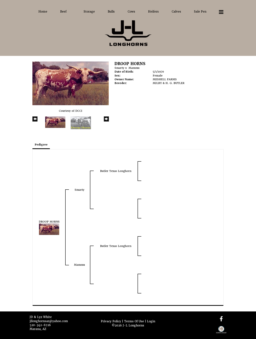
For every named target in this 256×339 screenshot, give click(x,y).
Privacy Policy (111, 321)
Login (151, 321)
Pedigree (41, 144)
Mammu (134, 68)
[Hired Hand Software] (221, 331)
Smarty (119, 68)
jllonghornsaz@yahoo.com (49, 321)
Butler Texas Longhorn (115, 171)
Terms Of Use (134, 321)
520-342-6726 (40, 325)
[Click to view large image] (70, 83)
